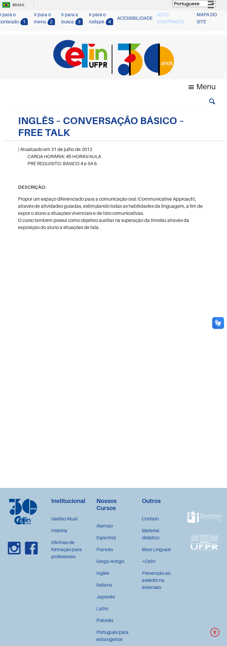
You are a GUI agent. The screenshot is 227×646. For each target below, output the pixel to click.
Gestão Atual (64, 519)
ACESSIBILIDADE (135, 18)
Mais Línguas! (156, 549)
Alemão (104, 526)
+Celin (148, 561)
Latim (102, 608)
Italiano (104, 585)
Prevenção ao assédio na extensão (156, 580)
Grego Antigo (110, 561)
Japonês (105, 597)
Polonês (104, 620)
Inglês (102, 573)
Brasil (12, 4)
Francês (104, 549)
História (59, 530)
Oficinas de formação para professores (66, 549)
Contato (150, 519)
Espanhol (106, 538)
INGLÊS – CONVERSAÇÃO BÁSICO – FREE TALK (101, 126)
